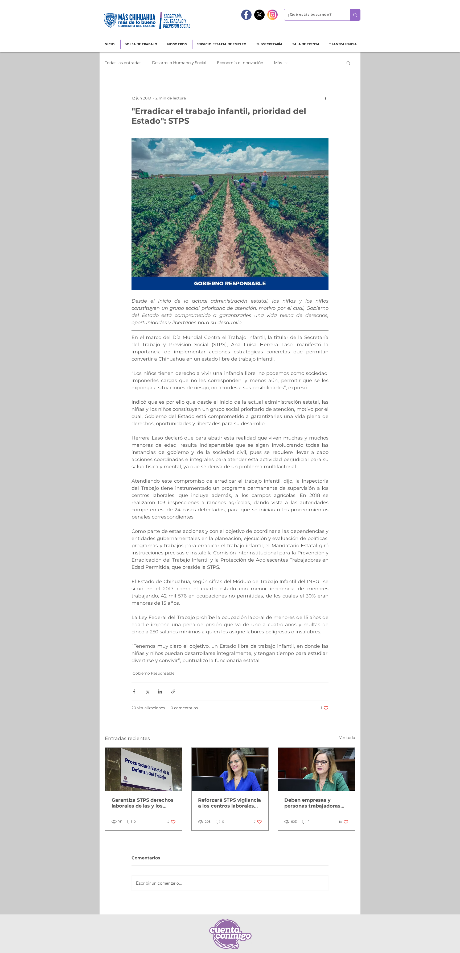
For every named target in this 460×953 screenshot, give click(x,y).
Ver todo (347, 737)
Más (278, 62)
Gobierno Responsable (153, 673)
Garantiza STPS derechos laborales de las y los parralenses (143, 803)
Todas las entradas (123, 62)
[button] (348, 63)
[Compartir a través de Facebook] (134, 691)
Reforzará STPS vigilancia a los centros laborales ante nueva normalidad (229, 803)
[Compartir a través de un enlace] (173, 691)
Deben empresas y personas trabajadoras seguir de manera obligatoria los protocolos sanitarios (312, 803)
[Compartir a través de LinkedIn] (160, 691)
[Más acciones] (325, 98)
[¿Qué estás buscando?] (355, 14)
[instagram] (272, 15)
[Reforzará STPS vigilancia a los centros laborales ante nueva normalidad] (230, 769)
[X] (259, 15)
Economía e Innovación (240, 62)
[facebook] (246, 15)
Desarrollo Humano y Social (179, 62)
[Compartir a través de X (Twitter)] (147, 691)
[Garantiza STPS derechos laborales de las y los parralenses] (143, 769)
